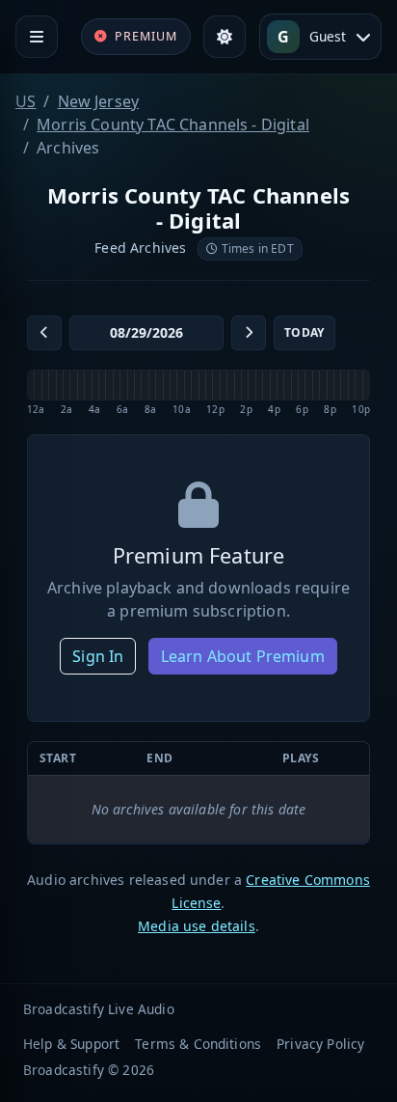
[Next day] (248, 333)
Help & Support (71, 1043)
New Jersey (99, 101)
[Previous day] (44, 333)
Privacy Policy (320, 1043)
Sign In (97, 656)
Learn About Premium (243, 656)
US (25, 101)
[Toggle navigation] (36, 36)
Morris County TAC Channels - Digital (173, 124)
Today (304, 332)
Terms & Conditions (198, 1043)
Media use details (196, 926)
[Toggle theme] (224, 36)
